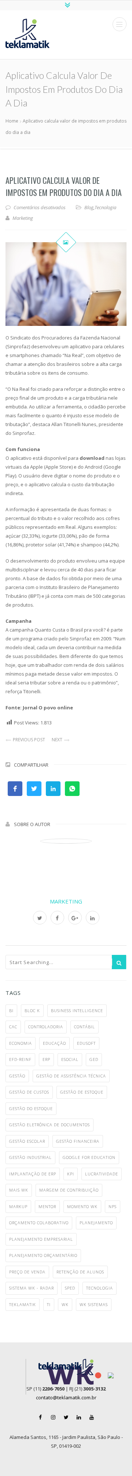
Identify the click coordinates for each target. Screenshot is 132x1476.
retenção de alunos (80, 1272)
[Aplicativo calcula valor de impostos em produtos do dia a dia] (66, 284)
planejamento (96, 1222)
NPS (113, 1206)
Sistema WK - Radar (31, 1288)
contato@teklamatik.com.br (66, 1397)
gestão (17, 1076)
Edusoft (86, 1043)
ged (93, 1059)
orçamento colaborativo (39, 1222)
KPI (70, 1174)
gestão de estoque (81, 1092)
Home (12, 121)
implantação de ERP (32, 1174)
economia (20, 1043)
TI (49, 1304)
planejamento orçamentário (43, 1255)
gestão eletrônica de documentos (49, 1124)
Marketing (66, 901)
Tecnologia (105, 207)
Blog (89, 207)
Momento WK (82, 1206)
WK (65, 1304)
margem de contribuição (69, 1190)
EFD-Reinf (20, 1059)
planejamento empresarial (41, 1239)
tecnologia (99, 1288)
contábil (84, 1026)
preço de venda (27, 1272)
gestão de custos (29, 1092)
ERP (46, 1059)
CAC (13, 1026)
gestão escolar (27, 1141)
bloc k (32, 1010)
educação (54, 1043)
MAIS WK (18, 1190)
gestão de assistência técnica (71, 1076)
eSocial (69, 1059)
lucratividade (101, 1174)
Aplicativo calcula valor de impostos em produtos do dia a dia (64, 186)
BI (11, 1010)
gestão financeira (77, 1141)
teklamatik (22, 1304)
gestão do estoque (31, 1108)
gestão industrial (30, 1157)
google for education (89, 1157)
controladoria (45, 1026)
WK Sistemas (94, 1304)
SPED (70, 1288)
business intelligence (77, 1010)
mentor (47, 1206)
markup (18, 1206)
